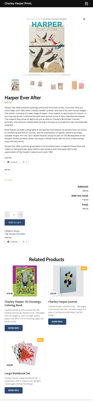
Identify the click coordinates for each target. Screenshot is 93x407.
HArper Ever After (17, 233)
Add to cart (14, 222)
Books (17, 231)
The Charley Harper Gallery (18, 3)
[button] (84, 19)
